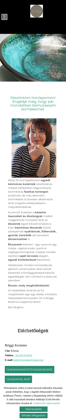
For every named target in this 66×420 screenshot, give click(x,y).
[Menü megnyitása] (4, 17)
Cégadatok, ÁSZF (18, 379)
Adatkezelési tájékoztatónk (46, 403)
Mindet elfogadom (33, 415)
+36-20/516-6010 (23, 355)
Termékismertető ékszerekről (29, 369)
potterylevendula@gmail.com (28, 360)
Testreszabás (33, 409)
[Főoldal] (36, 11)
